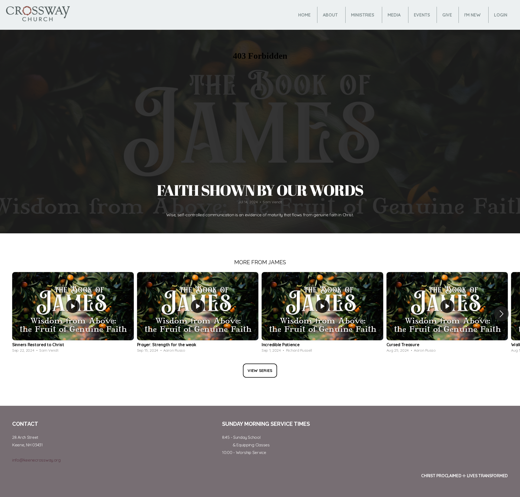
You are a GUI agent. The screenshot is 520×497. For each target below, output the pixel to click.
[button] (501, 314)
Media (395, 15)
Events (422, 15)
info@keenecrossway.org (36, 460)
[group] (73, 313)
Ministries (363, 15)
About (331, 15)
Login (500, 15)
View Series (260, 370)
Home (304, 15)
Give (447, 15)
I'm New (473, 15)
